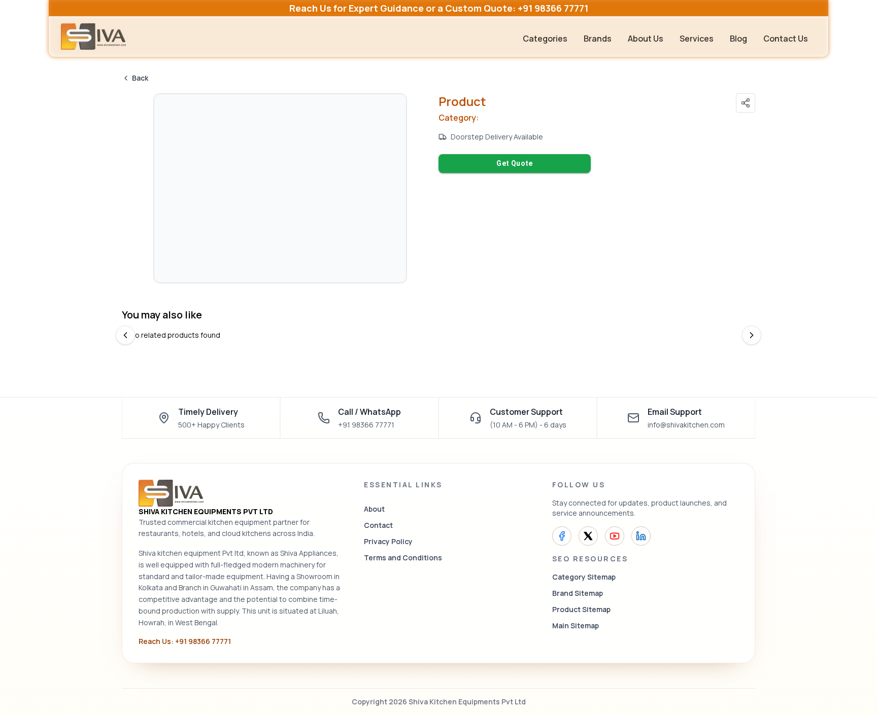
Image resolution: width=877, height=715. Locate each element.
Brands (598, 38)
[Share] (745, 103)
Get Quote (514, 163)
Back (140, 78)
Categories (545, 38)
